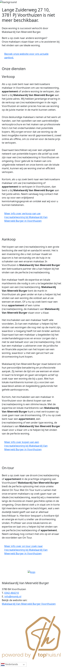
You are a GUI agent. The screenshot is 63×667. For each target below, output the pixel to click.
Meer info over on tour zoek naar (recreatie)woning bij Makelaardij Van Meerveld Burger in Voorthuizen (26, 549)
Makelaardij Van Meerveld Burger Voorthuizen (29, 604)
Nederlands (11, 664)
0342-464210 (11, 593)
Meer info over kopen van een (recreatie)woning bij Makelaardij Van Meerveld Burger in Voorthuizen (26, 445)
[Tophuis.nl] (31, 637)
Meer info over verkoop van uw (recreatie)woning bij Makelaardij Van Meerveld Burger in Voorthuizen (26, 217)
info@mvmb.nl (12, 596)
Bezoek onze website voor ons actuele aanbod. (26, 55)
